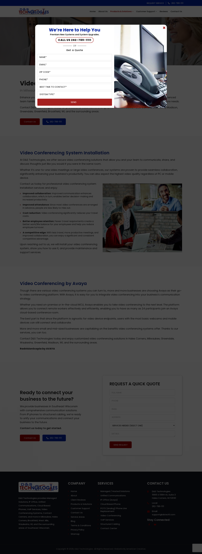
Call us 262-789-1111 (74, 40)
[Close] (164, 27)
